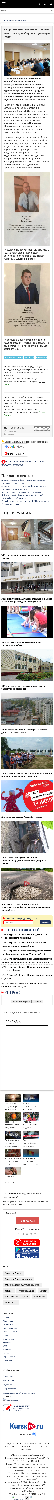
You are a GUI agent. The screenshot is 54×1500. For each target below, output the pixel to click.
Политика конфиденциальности (19, 1393)
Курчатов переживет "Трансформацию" (22, 817)
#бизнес (8, 1290)
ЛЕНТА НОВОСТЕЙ (22, 930)
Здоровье (7, 1349)
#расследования (26, 1290)
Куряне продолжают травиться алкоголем (21, 492)
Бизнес (6, 1353)
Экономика (8, 1339)
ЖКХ (5, 1346)
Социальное (8, 1360)
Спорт (6, 1335)
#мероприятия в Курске (16, 1296)
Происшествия (10, 1328)
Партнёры (8, 1384)
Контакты (8, 1380)
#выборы (29, 357)
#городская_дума (14, 357)
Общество (8, 1321)
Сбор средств (9, 1388)
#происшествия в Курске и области (22, 1285)
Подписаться (27, 1220)
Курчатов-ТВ (19, 20)
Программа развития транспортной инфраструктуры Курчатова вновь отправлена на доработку (25, 907)
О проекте (8, 1376)
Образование (9, 1356)
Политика (8, 1324)
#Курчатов (41, 357)
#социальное (11, 1302)
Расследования (10, 1331)
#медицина (39, 1296)
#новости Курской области (18, 1279)
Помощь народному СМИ (22, 918)
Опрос (12, 992)
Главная (8, 20)
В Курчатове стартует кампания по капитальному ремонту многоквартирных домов (23, 860)
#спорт (43, 1290)
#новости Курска (13, 1273)
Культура (7, 1342)
